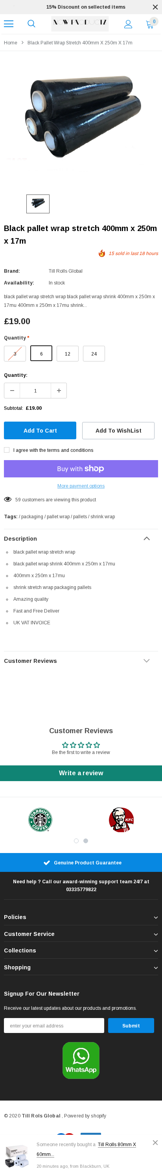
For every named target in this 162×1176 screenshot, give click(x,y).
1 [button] (76, 840)
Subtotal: (13, 408)
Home (10, 43)
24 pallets (94, 356)
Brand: (12, 271)
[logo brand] (40, 820)
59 (18, 500)
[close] (155, 7)
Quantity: (16, 375)
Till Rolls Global (66, 271)
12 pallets (67, 356)
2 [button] (85, 840)
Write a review (81, 773)
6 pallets (41, 356)
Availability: (19, 283)
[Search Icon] (31, 24)
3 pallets (15, 356)
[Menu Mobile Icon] (8, 24)
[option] (81, 7)
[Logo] (80, 24)
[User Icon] (128, 24)
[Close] (155, 1142)
